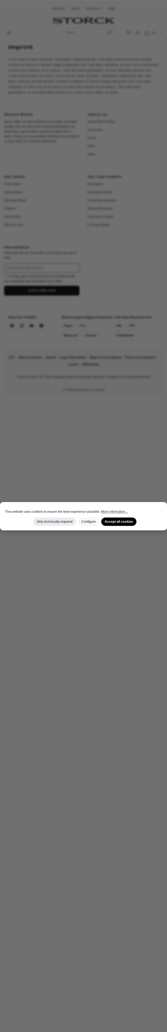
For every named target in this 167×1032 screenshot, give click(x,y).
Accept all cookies (119, 521)
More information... (114, 511)
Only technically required (55, 521)
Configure (88, 521)
